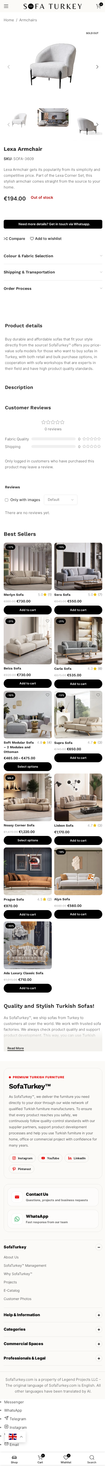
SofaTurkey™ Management (25, 1265)
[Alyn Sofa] (78, 871)
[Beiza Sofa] (28, 641)
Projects (10, 1282)
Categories (14, 1324)
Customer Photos (17, 1299)
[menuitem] (14, 1397)
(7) (100, 595)
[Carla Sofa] (78, 641)
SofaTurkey (15, 1246)
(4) (49, 742)
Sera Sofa (62, 595)
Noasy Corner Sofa (19, 825)
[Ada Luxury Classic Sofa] (28, 945)
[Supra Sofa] (78, 715)
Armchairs (28, 20)
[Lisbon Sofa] (78, 797)
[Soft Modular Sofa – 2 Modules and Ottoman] (28, 715)
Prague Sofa (14, 899)
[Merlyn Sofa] (28, 566)
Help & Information (22, 1309)
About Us (11, 1257)
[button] (9, 67)
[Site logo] (53, 5)
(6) (100, 668)
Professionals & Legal (25, 1352)
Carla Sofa (62, 668)
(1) (50, 595)
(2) (49, 899)
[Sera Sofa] (78, 566)
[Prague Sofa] (28, 871)
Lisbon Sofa (63, 825)
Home (9, 20)
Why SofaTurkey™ (18, 1274)
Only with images (25, 499)
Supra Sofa (63, 743)
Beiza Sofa (12, 668)
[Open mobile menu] (6, 6)
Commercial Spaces (23, 1338)
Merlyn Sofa (14, 595)
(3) (100, 742)
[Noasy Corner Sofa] (28, 797)
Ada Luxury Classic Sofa (23, 973)
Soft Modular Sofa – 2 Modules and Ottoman (19, 747)
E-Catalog (12, 1290)
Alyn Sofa (62, 899)
